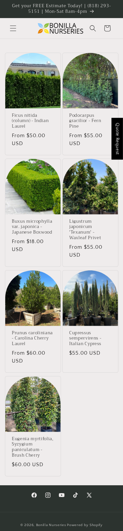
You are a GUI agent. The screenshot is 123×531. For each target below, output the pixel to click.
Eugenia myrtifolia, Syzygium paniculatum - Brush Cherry (32, 447)
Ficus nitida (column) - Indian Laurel (30, 121)
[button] (13, 28)
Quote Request (117, 139)
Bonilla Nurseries (51, 525)
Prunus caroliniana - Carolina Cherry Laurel (32, 338)
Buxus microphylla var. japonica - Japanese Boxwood (32, 227)
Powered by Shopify (85, 525)
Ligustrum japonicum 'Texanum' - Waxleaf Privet (85, 230)
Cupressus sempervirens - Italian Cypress (85, 338)
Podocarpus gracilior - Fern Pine (85, 121)
